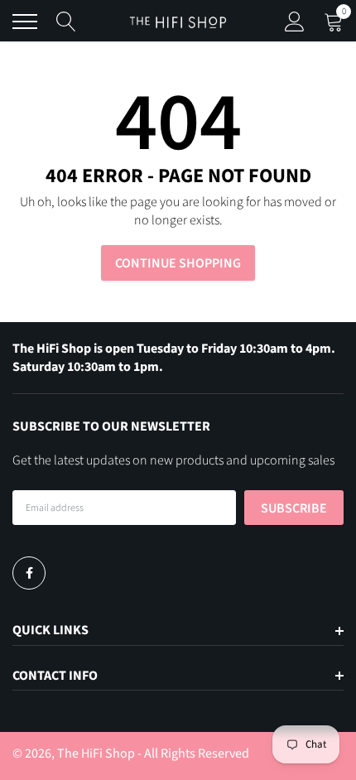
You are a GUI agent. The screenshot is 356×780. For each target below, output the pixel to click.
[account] (295, 21)
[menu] (24, 21)
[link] (29, 573)
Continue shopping (178, 263)
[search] (66, 21)
